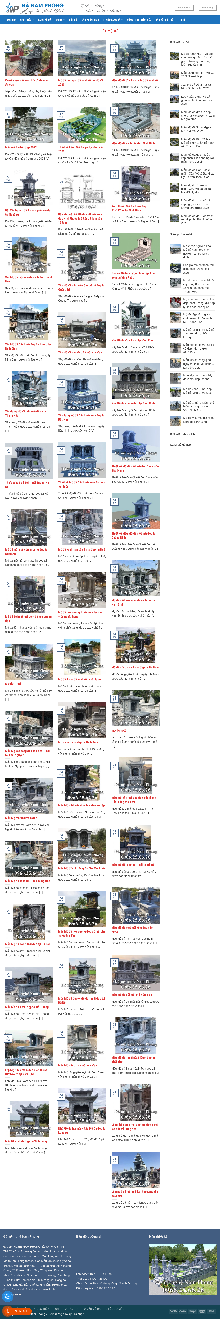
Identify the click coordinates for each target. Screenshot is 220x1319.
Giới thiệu (25, 19)
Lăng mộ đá (44, 19)
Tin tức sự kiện (113, 1309)
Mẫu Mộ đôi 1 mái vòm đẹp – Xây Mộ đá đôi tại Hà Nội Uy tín (196, 188)
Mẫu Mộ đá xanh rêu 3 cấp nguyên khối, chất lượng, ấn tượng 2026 (195, 204)
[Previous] (155, 1270)
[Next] (211, 1270)
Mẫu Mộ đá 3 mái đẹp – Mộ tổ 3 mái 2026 (196, 129)
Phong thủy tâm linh (66, 1309)
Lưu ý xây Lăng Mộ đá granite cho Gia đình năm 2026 (197, 100)
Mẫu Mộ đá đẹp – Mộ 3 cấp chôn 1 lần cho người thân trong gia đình (197, 158)
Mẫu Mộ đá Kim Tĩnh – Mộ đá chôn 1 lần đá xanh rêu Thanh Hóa (197, 143)
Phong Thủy (41, 1309)
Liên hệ (181, 19)
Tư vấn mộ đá (91, 1309)
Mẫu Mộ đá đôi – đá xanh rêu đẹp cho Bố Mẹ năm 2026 (197, 219)
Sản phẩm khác (90, 19)
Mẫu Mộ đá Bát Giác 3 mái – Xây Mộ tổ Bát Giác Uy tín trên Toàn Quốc (197, 173)
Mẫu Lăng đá (113, 19)
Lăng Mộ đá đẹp (180, 444)
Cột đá (73, 19)
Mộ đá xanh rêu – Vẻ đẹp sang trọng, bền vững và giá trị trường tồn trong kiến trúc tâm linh (197, 59)
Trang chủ (9, 19)
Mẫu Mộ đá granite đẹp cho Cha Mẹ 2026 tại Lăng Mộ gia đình (198, 115)
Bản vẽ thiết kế (164, 19)
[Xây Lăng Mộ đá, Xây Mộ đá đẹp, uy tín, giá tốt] (63, 8)
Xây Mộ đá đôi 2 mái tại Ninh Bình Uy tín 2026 (196, 86)
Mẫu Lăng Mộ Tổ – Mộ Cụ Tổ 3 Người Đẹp (197, 74)
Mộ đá (59, 19)
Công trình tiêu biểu (139, 19)
